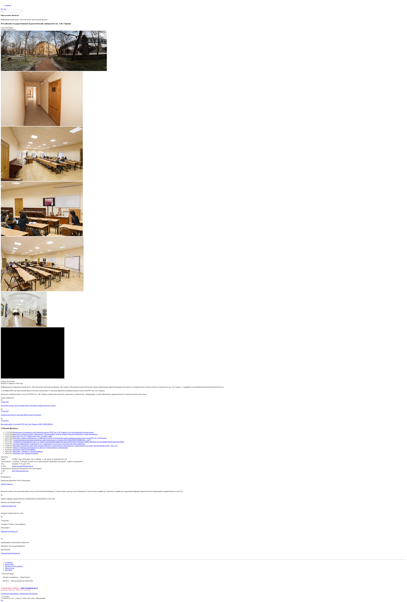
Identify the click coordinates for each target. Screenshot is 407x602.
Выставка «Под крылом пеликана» (25, 453)
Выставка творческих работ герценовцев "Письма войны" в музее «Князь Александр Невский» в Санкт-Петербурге (55, 434)
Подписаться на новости (14, 566)
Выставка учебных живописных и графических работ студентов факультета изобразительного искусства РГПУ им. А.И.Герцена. (60, 438)
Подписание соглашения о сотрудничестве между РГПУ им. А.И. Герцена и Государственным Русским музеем (53, 432)
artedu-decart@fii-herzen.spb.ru (22, 466)
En (5, 9)
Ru (2, 9)
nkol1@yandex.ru (7, 484)
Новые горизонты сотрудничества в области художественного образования (40, 448)
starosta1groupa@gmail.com (10, 553)
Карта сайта (9, 564)
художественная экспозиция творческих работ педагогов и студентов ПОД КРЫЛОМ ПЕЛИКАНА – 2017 (52, 440)
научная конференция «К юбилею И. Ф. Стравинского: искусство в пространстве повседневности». (49, 444)
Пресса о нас (9, 568)
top (2, 600)
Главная (8, 5)
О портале (9, 562)
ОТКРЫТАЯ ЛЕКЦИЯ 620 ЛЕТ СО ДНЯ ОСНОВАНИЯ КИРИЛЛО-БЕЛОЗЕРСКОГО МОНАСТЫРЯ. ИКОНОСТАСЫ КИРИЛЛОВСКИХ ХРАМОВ (68, 442)
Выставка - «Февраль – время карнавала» (28, 451)
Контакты (8, 570)
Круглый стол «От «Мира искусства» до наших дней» (32, 436)
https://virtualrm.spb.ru (29, 588)
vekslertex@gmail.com (8, 506)
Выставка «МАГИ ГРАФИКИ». (24, 449)
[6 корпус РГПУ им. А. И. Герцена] (54, 70)
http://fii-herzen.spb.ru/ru (20, 471)
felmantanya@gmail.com (9, 531)
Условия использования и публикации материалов (19, 593)
